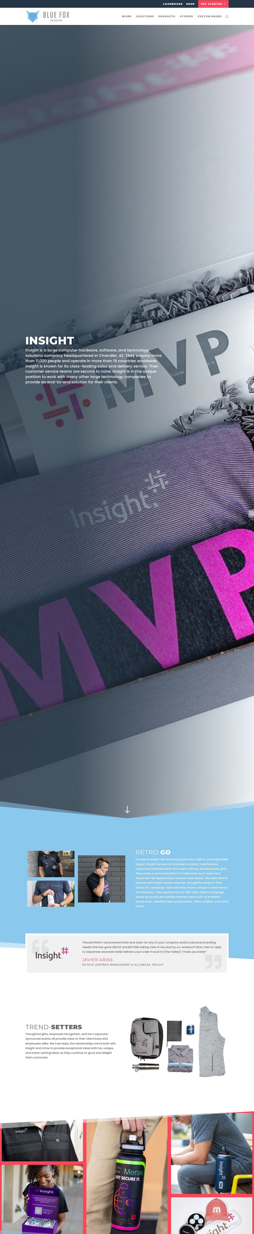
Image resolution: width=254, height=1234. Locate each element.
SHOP (190, 4)
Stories (186, 16)
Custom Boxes (209, 16)
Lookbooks (173, 4)
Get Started (212, 4)
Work (126, 16)
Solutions (145, 16)
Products (166, 16)
